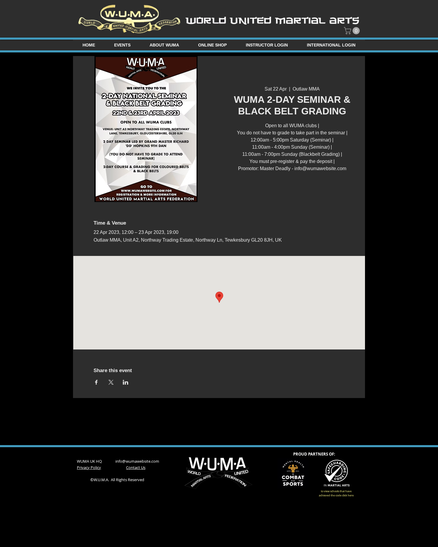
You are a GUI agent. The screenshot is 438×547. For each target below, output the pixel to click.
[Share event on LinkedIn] (125, 382)
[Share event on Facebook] (96, 382)
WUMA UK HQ (96, 461)
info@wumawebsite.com (137, 461)
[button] (352, 30)
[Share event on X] (111, 382)
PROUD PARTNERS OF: (314, 454)
